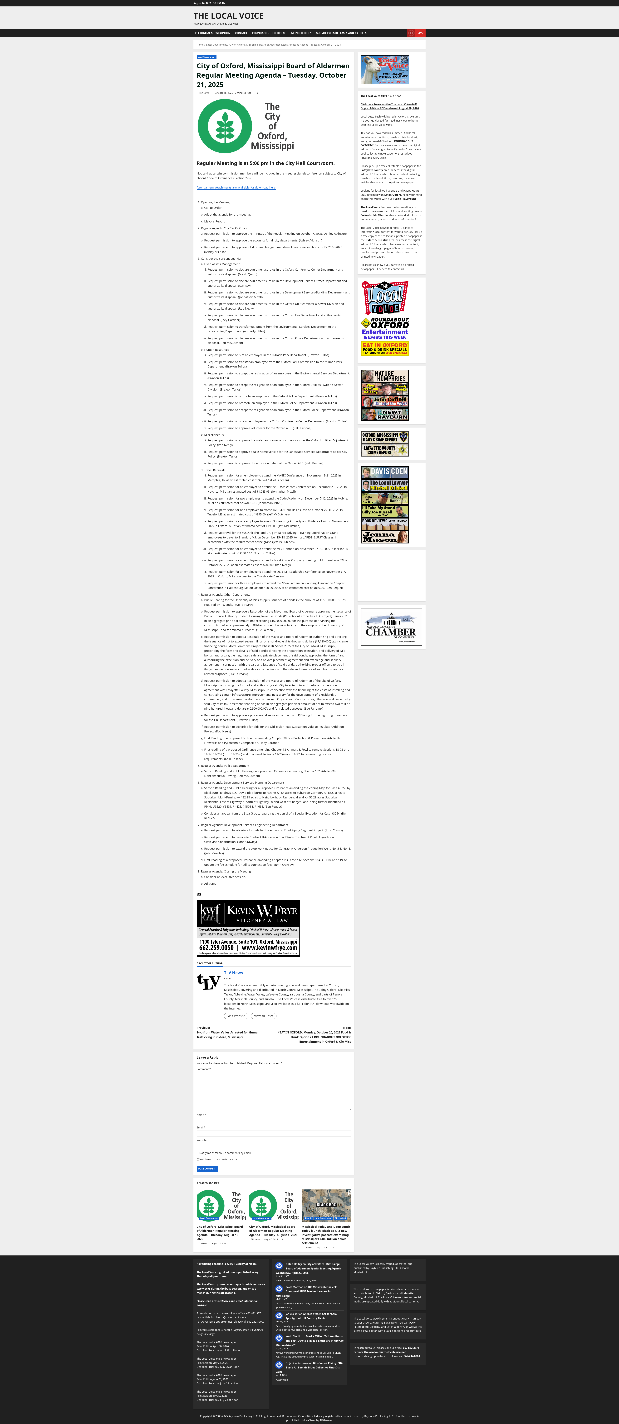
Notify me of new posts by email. (219, 1159)
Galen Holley (294, 1264)
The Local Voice (228, 15)
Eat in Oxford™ (300, 33)
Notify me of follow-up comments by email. (225, 1153)
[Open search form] (404, 33)
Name (201, 1115)
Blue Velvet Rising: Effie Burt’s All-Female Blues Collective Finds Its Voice (309, 1367)
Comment (204, 1069)
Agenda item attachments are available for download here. (236, 187)
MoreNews (308, 1420)
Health (308, 1218)
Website (201, 1140)
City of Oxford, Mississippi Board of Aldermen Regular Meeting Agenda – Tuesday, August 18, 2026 (220, 1233)
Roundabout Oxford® (268, 33)
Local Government (207, 57)
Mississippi (340, 1218)
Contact (241, 33)
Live (420, 33)
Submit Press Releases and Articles (341, 33)
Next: (314, 1034)
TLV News (204, 92)
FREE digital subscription (211, 33)
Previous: (228, 1032)
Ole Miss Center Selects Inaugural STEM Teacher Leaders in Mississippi (306, 1291)
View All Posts (263, 1016)
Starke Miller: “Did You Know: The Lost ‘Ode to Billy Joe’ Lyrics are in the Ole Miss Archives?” (310, 1340)
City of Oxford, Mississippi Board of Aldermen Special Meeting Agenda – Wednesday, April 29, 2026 (309, 1268)
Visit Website (236, 1016)
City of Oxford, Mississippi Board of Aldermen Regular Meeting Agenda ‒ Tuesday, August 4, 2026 (273, 1231)
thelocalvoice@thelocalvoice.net (385, 1352)
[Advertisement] (391, 575)
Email (201, 1127)
